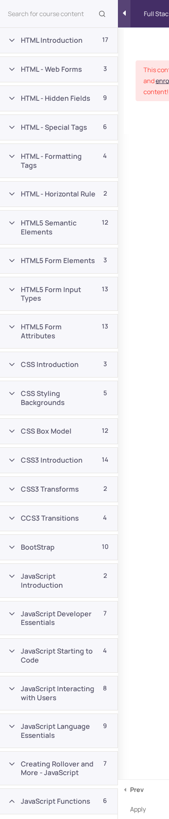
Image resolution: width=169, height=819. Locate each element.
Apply (138, 799)
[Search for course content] (102, 13)
